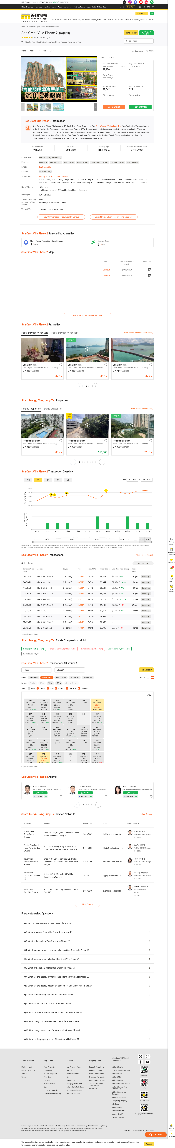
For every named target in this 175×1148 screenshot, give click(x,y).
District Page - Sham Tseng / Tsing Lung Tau (113, 217)
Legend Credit (91, 7)
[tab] (35, 333)
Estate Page (34, 27)
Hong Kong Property (119, 1101)
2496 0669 (87, 834)
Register (130, 7)
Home (23, 27)
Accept (149, 1144)
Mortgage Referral (79, 7)
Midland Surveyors (119, 1097)
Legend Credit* (117, 1114)
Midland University (118, 1111)
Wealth (60, 7)
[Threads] (140, 1056)
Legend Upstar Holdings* (121, 1070)
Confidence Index (95, 1070)
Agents (69, 1070)
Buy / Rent (48, 1070)
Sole (45, 1087)
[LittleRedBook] (144, 1082)
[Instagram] (147, 1056)
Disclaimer (127, 1130)
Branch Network (73, 1074)
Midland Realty (117, 1067)
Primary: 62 (43, 176)
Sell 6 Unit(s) (114, 107)
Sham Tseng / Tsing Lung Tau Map (87, 315)
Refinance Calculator (74, 1090)
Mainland (47, 7)
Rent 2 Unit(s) (140, 107)
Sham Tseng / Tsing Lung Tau (108, 126)
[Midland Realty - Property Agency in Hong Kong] (34, 18)
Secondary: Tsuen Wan (60, 176)
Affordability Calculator (75, 1087)
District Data (93, 1089)
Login (122, 7)
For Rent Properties (51, 1090)
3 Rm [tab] (111, 57)
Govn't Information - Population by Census (61, 217)
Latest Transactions (96, 1074)
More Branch (146, 814)
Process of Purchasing (52, 1094)
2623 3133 (87, 875)
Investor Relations (28, 1070)
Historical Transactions (97, 1077)
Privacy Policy (137, 1130)
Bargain (47, 1080)
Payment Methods (73, 1094)
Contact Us (71, 1080)
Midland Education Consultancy (119, 1093)
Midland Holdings (27, 7)
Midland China (117, 1077)
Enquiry (69, 1077)
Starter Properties (50, 1074)
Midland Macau (117, 1080)
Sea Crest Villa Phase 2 (50, 27)
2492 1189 (87, 862)
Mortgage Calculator (74, 1084)
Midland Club (101, 7)
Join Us (24, 1074)
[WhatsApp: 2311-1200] (152, 13)
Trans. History (131, 33)
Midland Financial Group (121, 1084)
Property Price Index (96, 1067)
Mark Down (48, 1077)
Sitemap (24, 1077)
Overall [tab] (103, 57)
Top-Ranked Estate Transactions (96, 1084)
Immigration (68, 7)
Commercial (38, 7)
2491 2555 (87, 848)
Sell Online (157, 1135)
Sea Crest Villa (45, 167)
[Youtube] (147, 1062)
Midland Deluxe (49, 1084)
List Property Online (74, 1067)
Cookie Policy (64, 1145)
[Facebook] (140, 1062)
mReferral (115, 1104)
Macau (54, 7)
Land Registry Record (97, 1080)
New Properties (49, 1067)
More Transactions (144, 555)
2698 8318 (87, 891)
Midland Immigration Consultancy (119, 1088)
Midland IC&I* (117, 1074)
